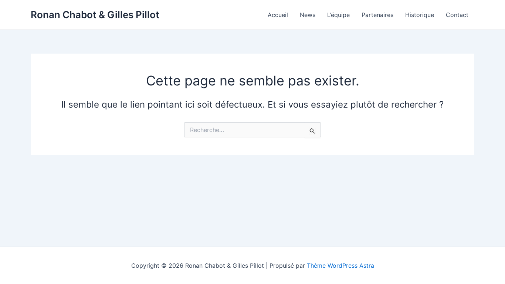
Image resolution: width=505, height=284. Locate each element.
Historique (419, 14)
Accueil (278, 14)
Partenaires (377, 14)
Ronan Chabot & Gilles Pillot (95, 14)
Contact (457, 14)
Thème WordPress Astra (340, 265)
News (307, 14)
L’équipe (338, 14)
